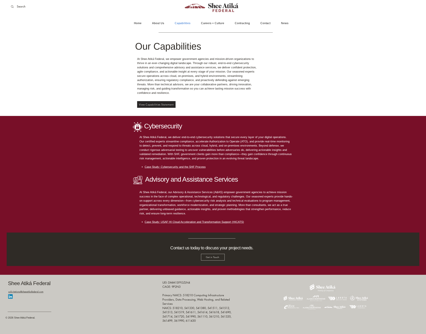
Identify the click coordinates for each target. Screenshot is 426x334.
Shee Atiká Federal (29, 283)
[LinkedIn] (10, 296)
